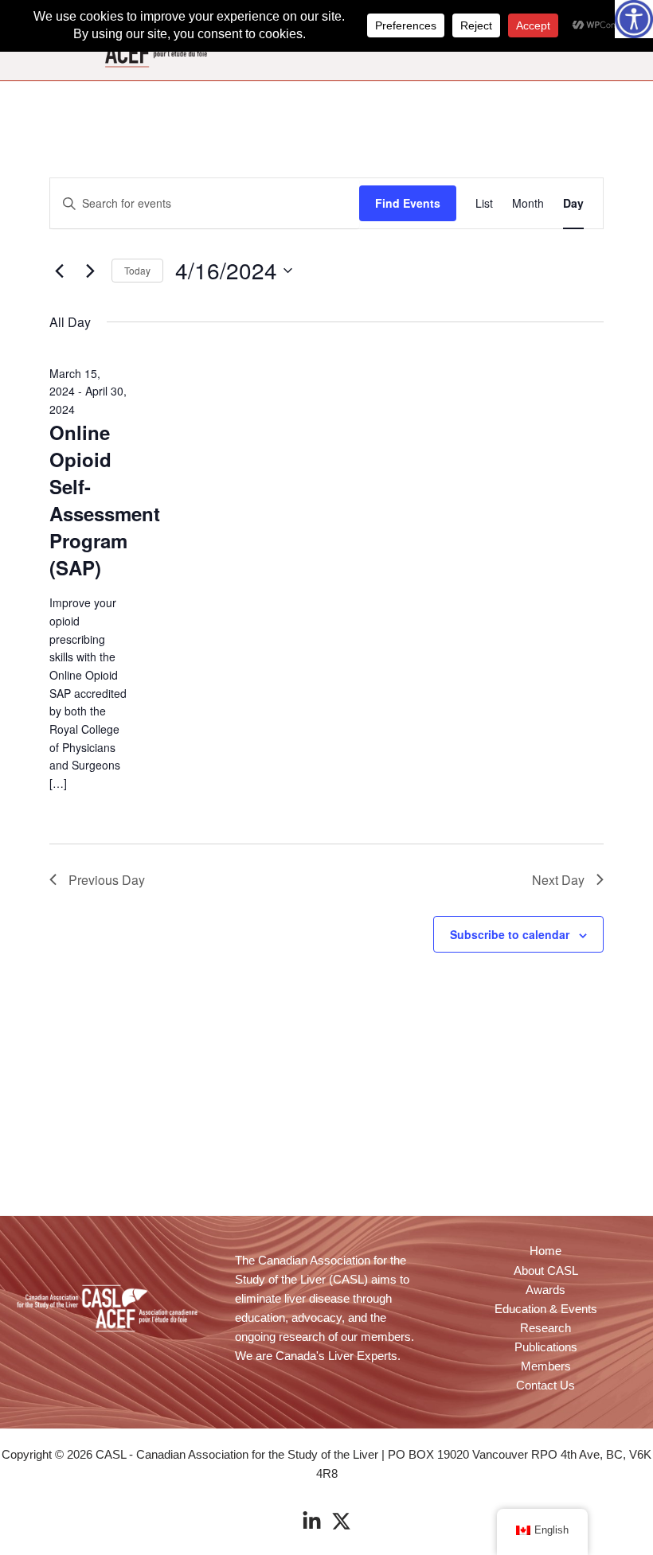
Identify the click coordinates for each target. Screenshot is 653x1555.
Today (137, 270)
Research (545, 1328)
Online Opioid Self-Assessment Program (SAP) (104, 500)
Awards (545, 1290)
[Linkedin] (312, 1521)
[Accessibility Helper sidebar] (634, 19)
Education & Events (546, 1309)
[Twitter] (341, 1521)
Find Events (407, 203)
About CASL (546, 1271)
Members (546, 1366)
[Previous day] (58, 270)
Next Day (558, 880)
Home (545, 1251)
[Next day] (90, 270)
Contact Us (545, 1385)
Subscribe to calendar (509, 934)
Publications (545, 1347)
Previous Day (106, 880)
